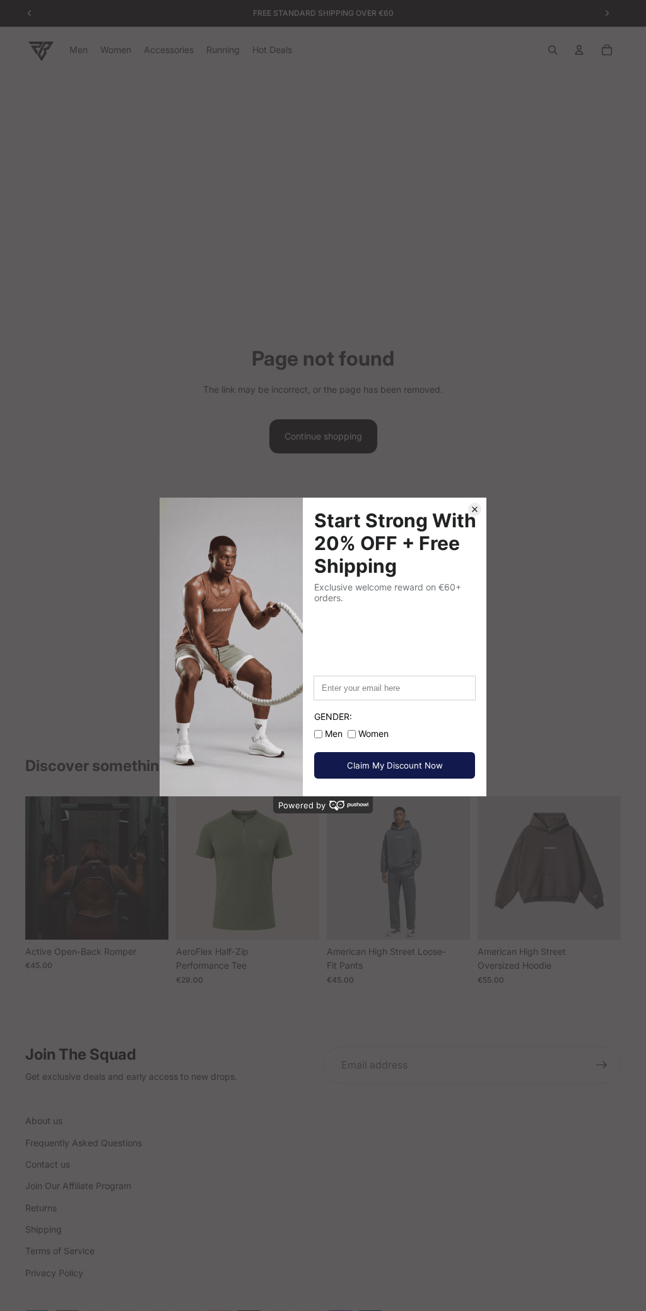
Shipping (43, 1229)
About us (43, 1120)
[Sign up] (602, 1065)
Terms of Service (60, 1250)
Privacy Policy (54, 1272)
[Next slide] (154, 868)
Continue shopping (323, 436)
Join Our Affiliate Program (78, 1185)
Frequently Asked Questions (83, 1142)
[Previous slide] (39, 868)
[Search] (553, 50)
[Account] (579, 50)
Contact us (47, 1164)
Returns (41, 1207)
